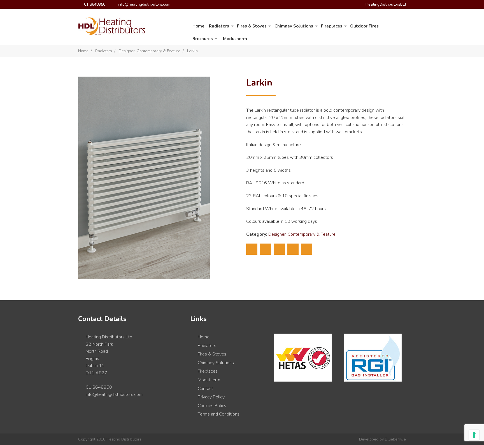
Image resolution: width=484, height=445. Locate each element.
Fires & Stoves (252, 26)
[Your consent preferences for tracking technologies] (474, 435)
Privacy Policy (211, 397)
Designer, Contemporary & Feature (149, 51)
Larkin (192, 51)
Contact (205, 389)
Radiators (219, 26)
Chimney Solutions (293, 26)
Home (198, 26)
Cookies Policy (212, 406)
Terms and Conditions (218, 414)
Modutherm (235, 39)
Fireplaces (331, 26)
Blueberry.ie (395, 439)
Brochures (202, 39)
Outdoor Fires (364, 26)
